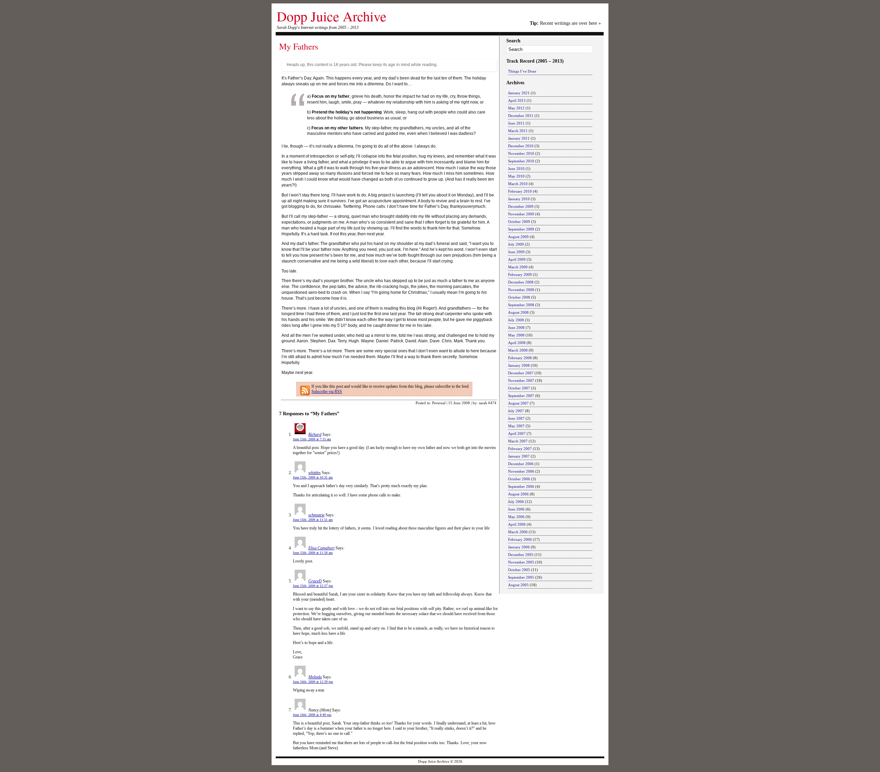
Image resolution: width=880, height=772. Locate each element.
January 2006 (519, 547)
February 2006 (520, 539)
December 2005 (521, 555)
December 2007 (521, 373)
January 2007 (519, 456)
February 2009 (520, 274)
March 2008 (518, 350)
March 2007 (518, 441)
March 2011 (518, 131)
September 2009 (521, 229)
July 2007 (516, 411)
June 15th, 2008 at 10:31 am (313, 477)
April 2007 (517, 433)
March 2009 (518, 267)
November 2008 (521, 290)
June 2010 (516, 169)
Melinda (315, 677)
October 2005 (519, 570)
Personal (439, 403)
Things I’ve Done (522, 71)
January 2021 (519, 93)
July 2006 (516, 502)
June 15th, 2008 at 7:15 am (312, 439)
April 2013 (517, 100)
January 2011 (519, 138)
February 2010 (520, 191)
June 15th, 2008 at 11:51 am (313, 520)
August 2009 (518, 237)
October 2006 (519, 479)
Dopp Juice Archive (331, 16)
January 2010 (519, 199)
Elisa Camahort (321, 548)
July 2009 (516, 244)
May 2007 (516, 426)
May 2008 (516, 335)
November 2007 (521, 380)
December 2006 (521, 464)
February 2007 (520, 449)
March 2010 (518, 184)
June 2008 (516, 327)
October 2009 (519, 221)
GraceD (315, 581)
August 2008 (518, 312)
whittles (314, 472)
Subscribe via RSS (326, 391)
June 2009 (516, 252)
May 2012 (516, 108)
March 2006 (518, 532)
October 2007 (519, 388)
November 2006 (521, 471)
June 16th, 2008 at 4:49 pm (312, 715)
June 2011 (516, 123)
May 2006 (516, 517)
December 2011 (521, 116)
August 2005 (518, 585)
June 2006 (516, 509)
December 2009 (521, 206)
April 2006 (517, 524)
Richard (314, 434)
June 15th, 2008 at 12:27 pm (313, 586)
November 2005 (521, 562)
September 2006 (521, 486)
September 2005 (521, 577)
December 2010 (521, 146)
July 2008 (516, 320)
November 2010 (521, 153)
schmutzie (316, 515)
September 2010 (521, 161)
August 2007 (518, 403)
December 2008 (521, 282)
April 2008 (517, 343)
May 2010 (516, 176)
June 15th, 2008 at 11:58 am (313, 553)
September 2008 (521, 305)
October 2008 (519, 297)
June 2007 (516, 418)
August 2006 (518, 494)
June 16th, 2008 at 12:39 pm (313, 682)
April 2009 (517, 259)
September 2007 (521, 396)
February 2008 (520, 358)
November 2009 (521, 214)
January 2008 (519, 365)
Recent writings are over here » (565, 23)
